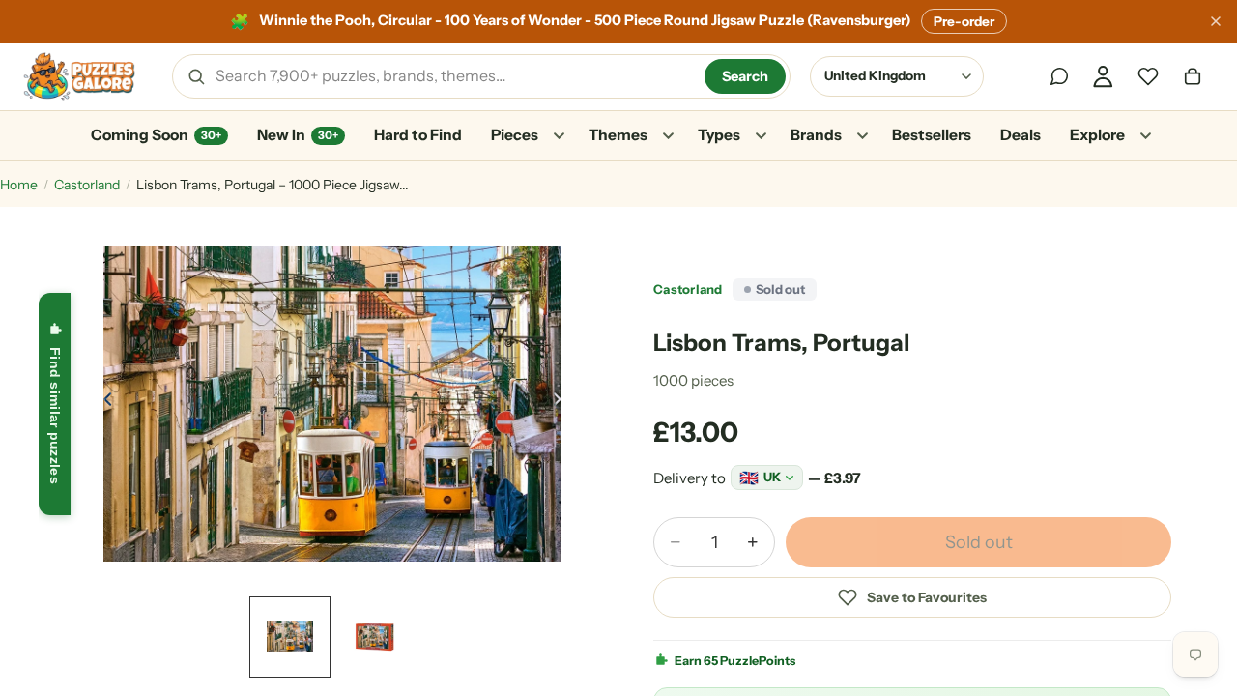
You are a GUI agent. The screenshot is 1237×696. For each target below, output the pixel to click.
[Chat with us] (1059, 76)
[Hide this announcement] (1215, 21)
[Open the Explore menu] (1145, 136)
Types (719, 135)
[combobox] (453, 76)
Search (745, 76)
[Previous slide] (102, 404)
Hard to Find (418, 135)
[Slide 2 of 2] (375, 637)
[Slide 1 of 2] (290, 637)
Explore (1097, 135)
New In (297, 135)
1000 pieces (693, 380)
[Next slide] (562, 404)
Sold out (979, 542)
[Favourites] (1148, 76)
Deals (1020, 135)
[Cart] (1192, 76)
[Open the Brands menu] (862, 136)
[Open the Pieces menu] (558, 136)
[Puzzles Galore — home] (79, 76)
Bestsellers (931, 135)
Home (19, 184)
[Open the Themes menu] (667, 136)
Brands (816, 135)
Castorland (87, 184)
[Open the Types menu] (760, 136)
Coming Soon (156, 135)
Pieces (514, 135)
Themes (618, 135)
